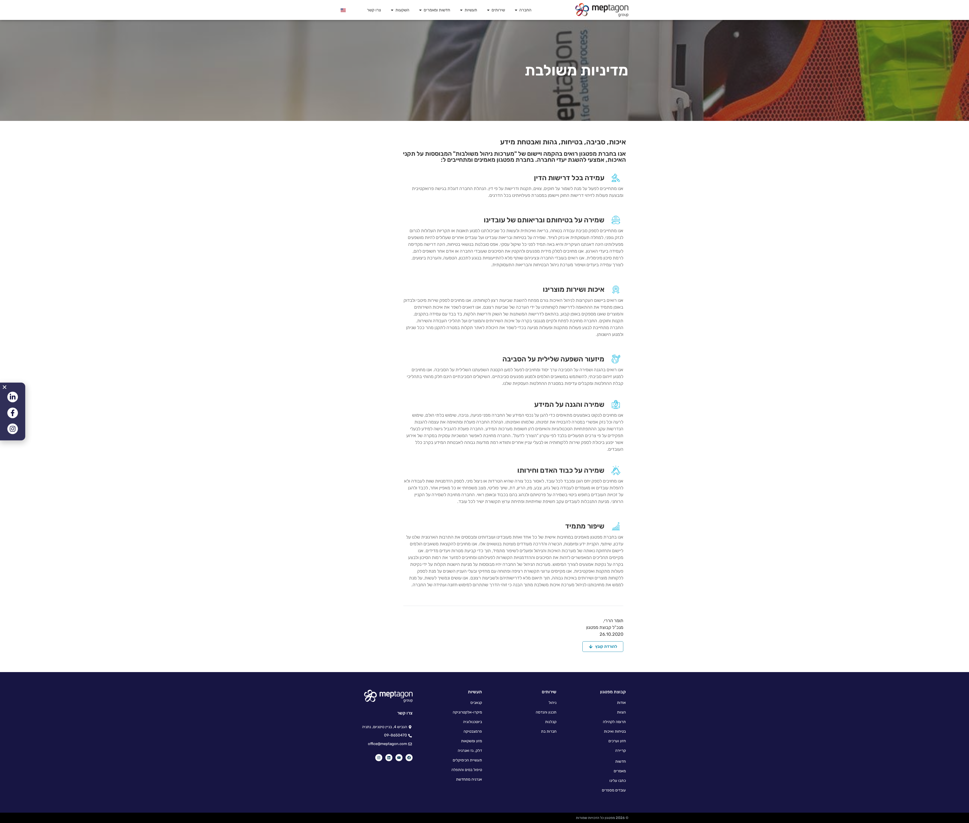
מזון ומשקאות (471, 741)
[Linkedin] (388, 757)
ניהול (552, 702)
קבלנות (550, 722)
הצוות (621, 712)
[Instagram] (378, 757)
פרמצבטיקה (473, 731)
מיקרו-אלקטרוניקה (467, 712)
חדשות (620, 761)
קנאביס (476, 702)
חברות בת (548, 731)
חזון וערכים (617, 741)
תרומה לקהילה (614, 722)
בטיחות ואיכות (615, 731)
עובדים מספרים (614, 790)
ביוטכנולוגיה (472, 722)
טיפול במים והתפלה (466, 769)
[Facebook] (409, 757)
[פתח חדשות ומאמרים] (420, 10)
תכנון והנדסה (546, 712)
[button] (4, 387)
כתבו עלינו (617, 780)
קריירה (620, 750)
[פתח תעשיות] (461, 10)
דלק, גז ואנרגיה (470, 750)
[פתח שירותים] (488, 10)
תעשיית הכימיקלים (467, 760)
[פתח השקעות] (392, 10)
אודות (621, 702)
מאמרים (620, 771)
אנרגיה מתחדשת (469, 779)
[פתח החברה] (516, 10)
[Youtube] (398, 757)
